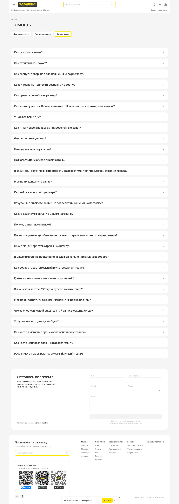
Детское (84, 456)
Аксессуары (86, 453)
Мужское (85, 449)
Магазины (47, 10)
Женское (84, 445)
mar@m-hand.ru (41, 423)
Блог (97, 453)
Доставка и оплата (21, 34)
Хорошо (107, 500)
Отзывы (98, 449)
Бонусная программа (159, 10)
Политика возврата (43, 34)
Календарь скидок (34, 10)
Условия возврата (134, 449)
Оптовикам (113, 445)
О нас (97, 445)
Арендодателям (115, 449)
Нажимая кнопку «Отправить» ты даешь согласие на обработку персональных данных (126, 422)
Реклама (112, 453)
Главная (14, 20)
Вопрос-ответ (63, 34)
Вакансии (99, 456)
